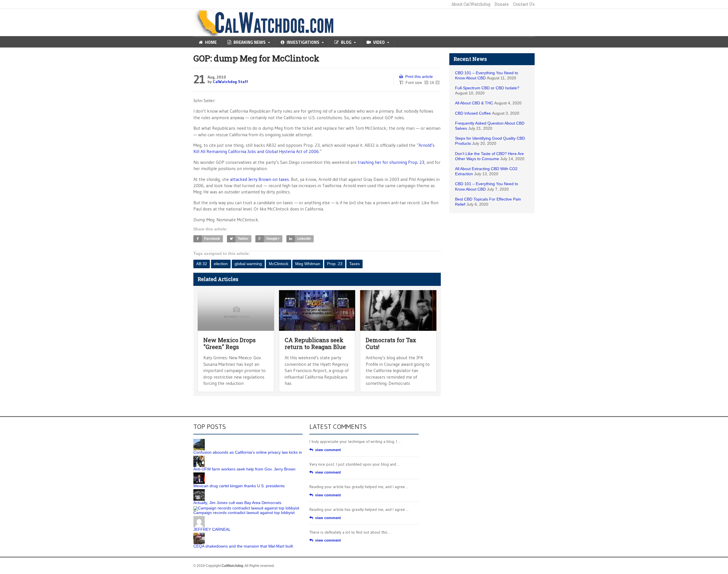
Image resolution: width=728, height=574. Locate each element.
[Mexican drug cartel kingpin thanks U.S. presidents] (199, 474)
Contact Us (524, 4)
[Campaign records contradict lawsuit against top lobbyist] (246, 508)
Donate (502, 4)
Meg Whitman (307, 263)
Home (211, 42)
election (221, 263)
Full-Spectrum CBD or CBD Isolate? (487, 88)
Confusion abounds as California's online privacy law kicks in (247, 452)
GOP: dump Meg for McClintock (256, 58)
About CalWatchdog (470, 4)
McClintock (278, 263)
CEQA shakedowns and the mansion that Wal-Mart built (243, 546)
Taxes (354, 263)
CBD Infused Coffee (473, 113)
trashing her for (373, 162)
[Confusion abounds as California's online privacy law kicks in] (199, 441)
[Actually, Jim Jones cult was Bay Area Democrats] (199, 491)
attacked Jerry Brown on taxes (259, 179)
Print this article (419, 76)
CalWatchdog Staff (230, 81)
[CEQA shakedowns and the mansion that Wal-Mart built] (199, 534)
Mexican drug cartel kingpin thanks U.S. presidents (239, 486)
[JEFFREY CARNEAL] (199, 518)
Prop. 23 (334, 263)
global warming (248, 263)
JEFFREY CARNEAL (212, 529)
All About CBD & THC (474, 103)
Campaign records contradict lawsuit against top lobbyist (244, 512)
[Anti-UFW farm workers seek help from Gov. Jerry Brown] (199, 457)
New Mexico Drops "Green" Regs (229, 343)
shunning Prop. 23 (406, 162)
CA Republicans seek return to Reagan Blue (315, 343)
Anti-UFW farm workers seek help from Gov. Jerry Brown (244, 469)
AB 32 (201, 263)
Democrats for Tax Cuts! (391, 343)
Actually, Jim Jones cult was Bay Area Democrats (237, 502)
